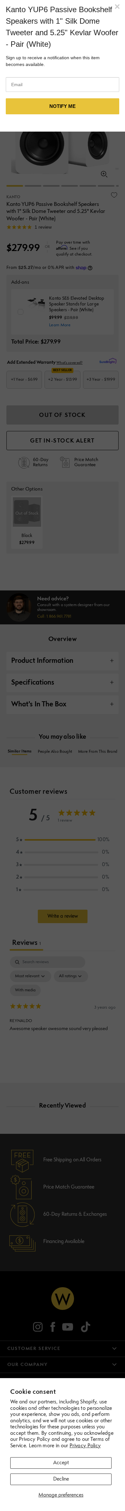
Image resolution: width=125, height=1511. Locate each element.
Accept (61, 1463)
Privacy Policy (85, 1446)
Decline (61, 1479)
